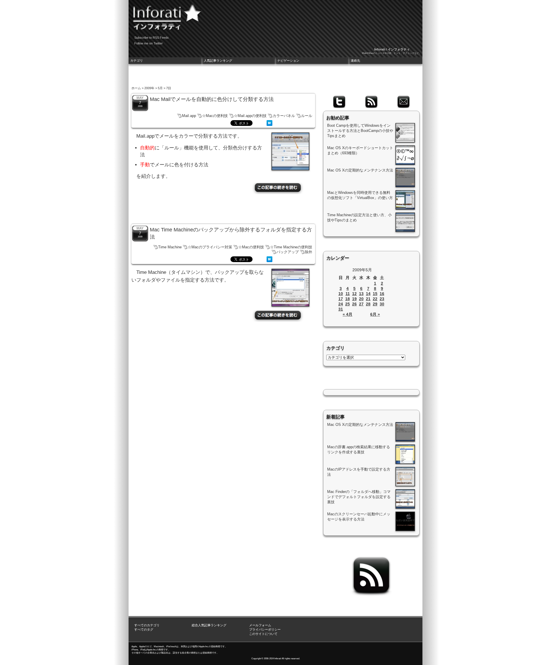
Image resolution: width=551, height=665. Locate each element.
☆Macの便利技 (215, 116)
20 (361, 299)
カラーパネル (284, 116)
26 (354, 304)
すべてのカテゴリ (147, 625)
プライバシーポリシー (265, 629)
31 (340, 309)
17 (340, 299)
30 (382, 304)
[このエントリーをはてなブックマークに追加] (269, 124)
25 (347, 304)
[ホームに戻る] (165, 14)
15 (375, 293)
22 (375, 299)
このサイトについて (263, 633)
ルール (306, 116)
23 (382, 299)
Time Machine (170, 247)
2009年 (149, 88)
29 (375, 304)
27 (361, 304)
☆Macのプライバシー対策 (210, 247)
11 (348, 293)
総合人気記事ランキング (209, 625)
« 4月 (347, 314)
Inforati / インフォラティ (392, 49)
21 (368, 299)
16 (382, 293)
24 (340, 304)
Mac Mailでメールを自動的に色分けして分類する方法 (212, 99)
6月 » (375, 314)
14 (368, 293)
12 (354, 293)
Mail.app (189, 116)
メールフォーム (260, 625)
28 (368, 304)
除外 (308, 252)
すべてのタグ (143, 629)
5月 (160, 88)
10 (340, 293)
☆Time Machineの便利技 (291, 247)
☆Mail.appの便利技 (250, 116)
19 (354, 299)
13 (361, 293)
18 (347, 299)
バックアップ (287, 252)
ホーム (136, 88)
